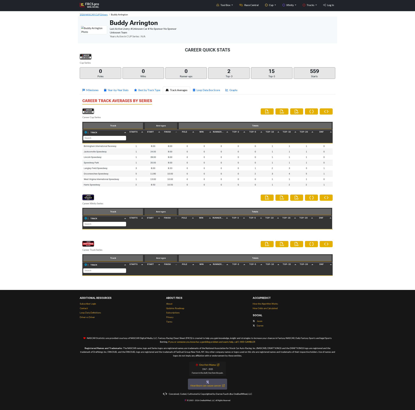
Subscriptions (173, 312)
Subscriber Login (88, 303)
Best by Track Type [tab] (149, 90)
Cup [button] (271, 4)
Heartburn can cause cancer (206, 385)
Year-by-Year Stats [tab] (118, 90)
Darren (259, 325)
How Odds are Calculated (265, 308)
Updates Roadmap (175, 308)
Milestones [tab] (92, 90)
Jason (259, 321)
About (169, 303)
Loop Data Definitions (90, 312)
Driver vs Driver (87, 317)
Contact (84, 308)
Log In (330, 4)
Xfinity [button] (290, 4)
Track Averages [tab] (178, 90)
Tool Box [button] (225, 4)
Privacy (169, 317)
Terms (169, 321)
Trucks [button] (311, 4)
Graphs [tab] (233, 90)
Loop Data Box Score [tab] (208, 90)
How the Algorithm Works (265, 303)
